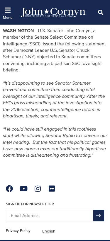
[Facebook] (9, 189)
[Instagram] (38, 189)
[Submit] (98, 215)
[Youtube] (23, 189)
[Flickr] (52, 189)
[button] (100, 12)
